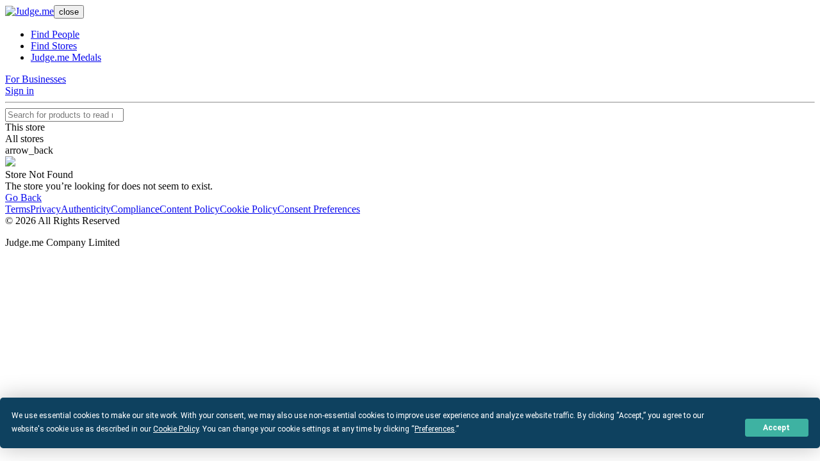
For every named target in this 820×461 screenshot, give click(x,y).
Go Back (23, 197)
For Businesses (35, 79)
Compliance (135, 209)
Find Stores (54, 45)
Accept (776, 427)
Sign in (19, 90)
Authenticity (86, 209)
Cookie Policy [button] (176, 429)
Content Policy (190, 209)
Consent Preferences (318, 209)
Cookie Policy (248, 209)
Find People (55, 34)
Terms (17, 209)
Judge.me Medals (66, 57)
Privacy (45, 209)
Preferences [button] (434, 429)
